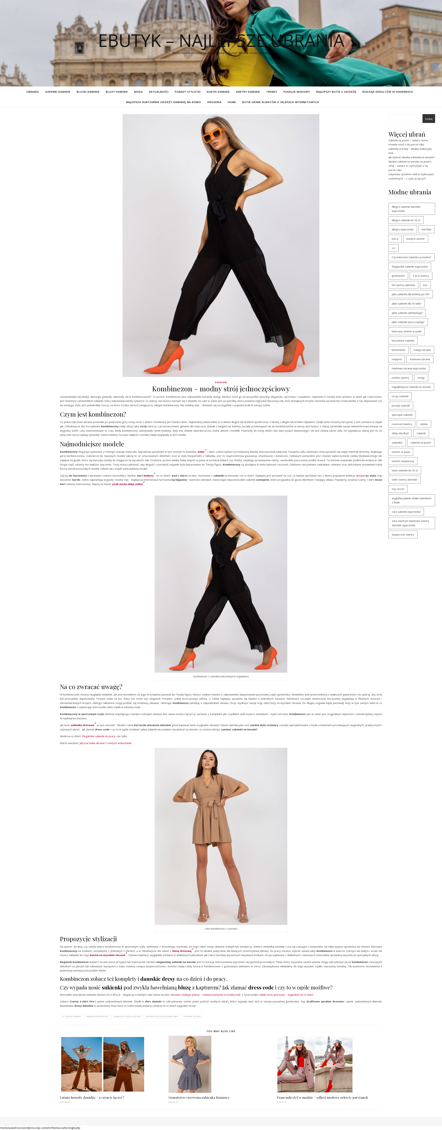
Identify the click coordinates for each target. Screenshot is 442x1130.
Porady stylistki (188, 91)
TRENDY (271, 91)
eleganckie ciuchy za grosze (127, 1016)
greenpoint (398, 275)
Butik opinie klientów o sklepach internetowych (280, 102)
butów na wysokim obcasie (107, 955)
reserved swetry (402, 424)
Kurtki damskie (218, 91)
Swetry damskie (248, 91)
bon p (395, 238)
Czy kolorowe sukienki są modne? (411, 257)
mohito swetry (400, 377)
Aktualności (159, 91)
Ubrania (32, 91)
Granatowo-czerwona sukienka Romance (199, 1097)
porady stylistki (401, 405)
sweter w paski (401, 452)
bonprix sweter (416, 238)
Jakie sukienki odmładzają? (407, 313)
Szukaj (429, 119)
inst (425, 285)
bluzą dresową (181, 951)
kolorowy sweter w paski (406, 331)
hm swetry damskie (403, 285)
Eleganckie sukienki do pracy (98, 736)
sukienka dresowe (82, 725)
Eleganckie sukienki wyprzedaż (410, 266)
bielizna (148, 475)
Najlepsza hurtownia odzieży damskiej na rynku (163, 102)
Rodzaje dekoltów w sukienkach (387, 91)
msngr (421, 377)
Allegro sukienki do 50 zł (406, 220)
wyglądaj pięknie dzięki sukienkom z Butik (411, 500)
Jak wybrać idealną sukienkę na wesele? (411, 157)
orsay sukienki (400, 396)
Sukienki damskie (57, 91)
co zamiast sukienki (71, 1016)
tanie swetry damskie (404, 479)
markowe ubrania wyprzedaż (409, 368)
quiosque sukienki (402, 414)
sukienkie (397, 442)
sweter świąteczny (403, 461)
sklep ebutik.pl (400, 433)
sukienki (421, 433)
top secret (398, 489)
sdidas (424, 424)
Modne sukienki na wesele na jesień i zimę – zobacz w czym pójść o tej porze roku (410, 166)
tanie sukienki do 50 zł (405, 470)
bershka (426, 229)
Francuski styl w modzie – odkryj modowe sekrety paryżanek (322, 1097)
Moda (138, 91)
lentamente (398, 350)
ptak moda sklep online (127, 484)
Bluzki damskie (88, 91)
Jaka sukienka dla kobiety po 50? (411, 294)
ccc (393, 248)
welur (201, 451)
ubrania (360, 475)
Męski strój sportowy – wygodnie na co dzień (286, 994)
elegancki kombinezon (97, 1016)
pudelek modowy (297, 91)
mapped (397, 359)
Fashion (221, 382)
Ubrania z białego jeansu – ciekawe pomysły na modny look (205, 994)
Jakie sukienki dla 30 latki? (406, 303)
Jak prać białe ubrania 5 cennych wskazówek (105, 743)
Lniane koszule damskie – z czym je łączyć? (92, 1097)
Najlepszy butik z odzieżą (336, 91)
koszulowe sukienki (403, 340)
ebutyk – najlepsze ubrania (221, 40)
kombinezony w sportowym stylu (162, 1016)
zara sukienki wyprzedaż (406, 511)
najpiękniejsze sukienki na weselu (411, 387)
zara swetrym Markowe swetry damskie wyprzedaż (410, 523)
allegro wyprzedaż (403, 229)
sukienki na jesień (421, 442)
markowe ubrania (192, 1016)
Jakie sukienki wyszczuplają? (408, 322)
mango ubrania (422, 350)
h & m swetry (421, 275)
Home (232, 102)
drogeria (214, 102)
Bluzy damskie (117, 91)
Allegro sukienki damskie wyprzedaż (406, 209)
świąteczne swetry (403, 534)
